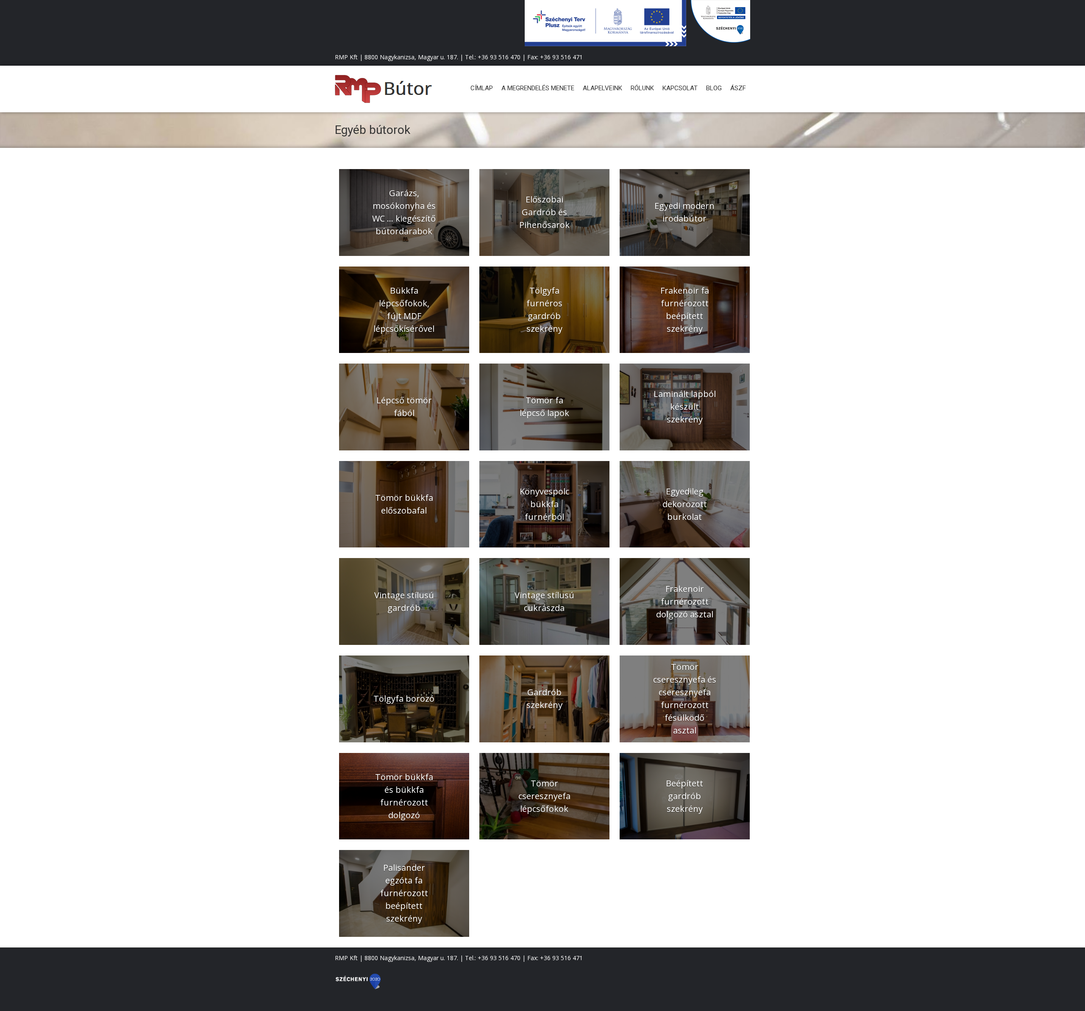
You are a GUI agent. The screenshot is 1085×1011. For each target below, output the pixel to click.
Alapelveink (602, 88)
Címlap (481, 88)
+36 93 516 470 (499, 57)
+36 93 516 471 (561, 57)
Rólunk (642, 88)
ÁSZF (738, 88)
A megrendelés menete (537, 88)
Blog (714, 88)
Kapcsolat (680, 88)
